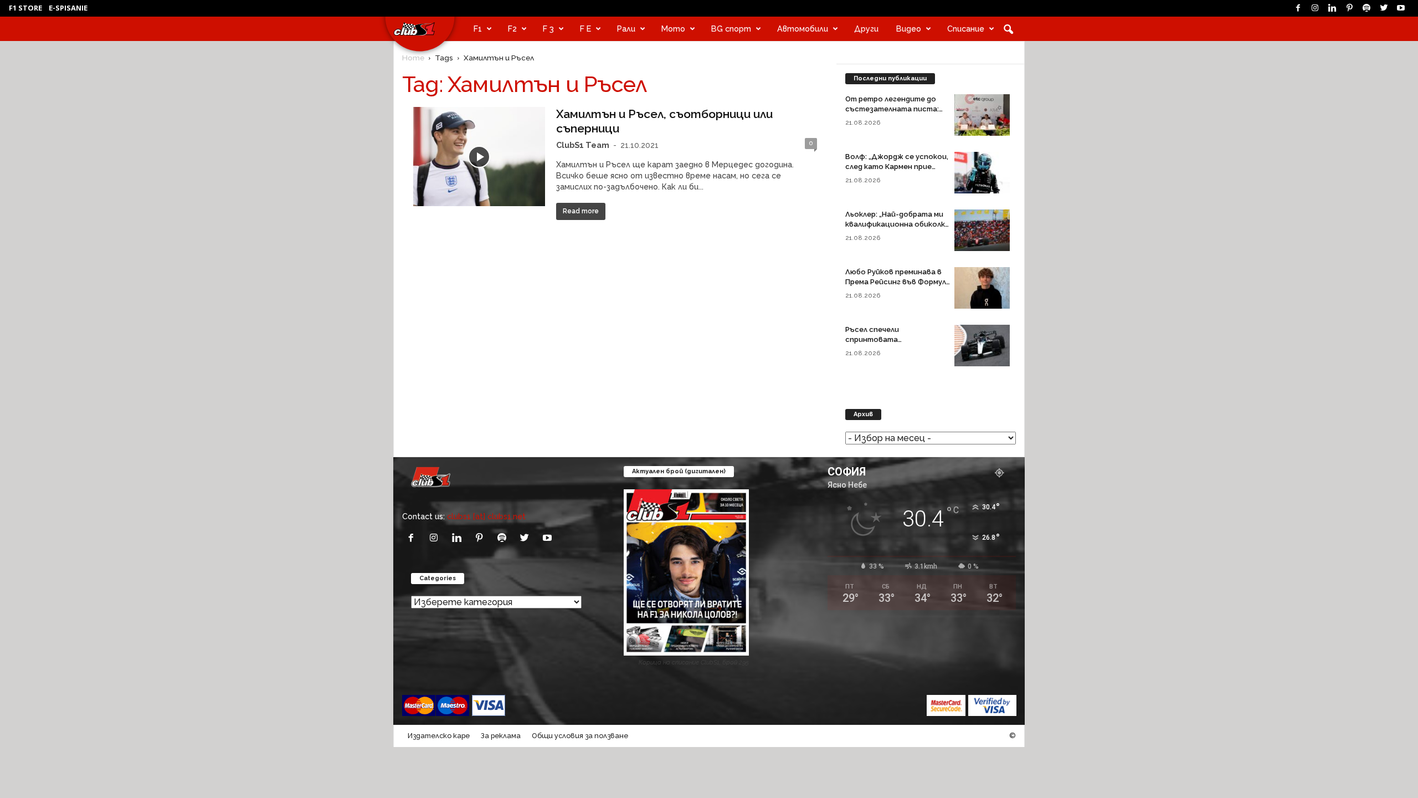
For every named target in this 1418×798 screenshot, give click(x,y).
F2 (512, 28)
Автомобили (802, 28)
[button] (1008, 29)
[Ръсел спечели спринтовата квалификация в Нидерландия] (982, 345)
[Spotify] (1366, 8)
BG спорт (731, 28)
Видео (908, 28)
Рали (626, 28)
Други (866, 28)
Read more (581, 211)
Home (413, 57)
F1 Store (25, 8)
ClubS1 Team (582, 145)
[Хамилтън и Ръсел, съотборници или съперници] (479, 156)
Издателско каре (439, 736)
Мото (673, 28)
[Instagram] (1315, 8)
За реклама (501, 736)
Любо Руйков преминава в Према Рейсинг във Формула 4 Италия (898, 282)
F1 (478, 28)
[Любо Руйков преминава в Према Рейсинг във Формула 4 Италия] (982, 288)
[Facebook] (1297, 8)
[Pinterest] (1349, 8)
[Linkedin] (1332, 8)
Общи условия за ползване (580, 736)
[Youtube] (1400, 8)
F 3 (548, 28)
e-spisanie (68, 8)
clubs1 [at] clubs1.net (486, 516)
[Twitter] (1383, 8)
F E (585, 28)
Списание (965, 28)
